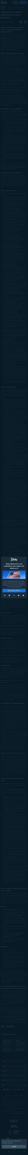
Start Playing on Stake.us (14, 590)
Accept (14, 1146)
